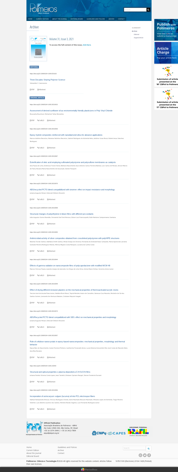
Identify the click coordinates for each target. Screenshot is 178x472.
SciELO (41, 120)
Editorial (136, 34)
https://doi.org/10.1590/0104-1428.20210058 (44, 208)
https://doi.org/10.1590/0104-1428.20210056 (44, 390)
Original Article (138, 38)
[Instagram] (140, 455)
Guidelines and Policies (96, 19)
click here (87, 45)
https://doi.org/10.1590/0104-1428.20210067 (44, 156)
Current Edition (42, 19)
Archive (111, 19)
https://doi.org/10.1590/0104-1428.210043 (43, 366)
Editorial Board (77, 19)
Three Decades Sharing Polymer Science (47, 80)
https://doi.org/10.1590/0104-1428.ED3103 (43, 73)
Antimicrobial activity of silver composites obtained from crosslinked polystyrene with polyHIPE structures (74, 238)
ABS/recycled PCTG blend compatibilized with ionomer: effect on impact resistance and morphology (72, 189)
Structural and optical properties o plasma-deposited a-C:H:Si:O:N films (60, 372)
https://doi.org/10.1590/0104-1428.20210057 (44, 335)
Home (30, 19)
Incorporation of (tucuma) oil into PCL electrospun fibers (62, 396)
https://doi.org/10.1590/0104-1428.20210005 (44, 232)
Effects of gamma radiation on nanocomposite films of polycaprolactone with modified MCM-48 (70, 265)
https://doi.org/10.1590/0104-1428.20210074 (44, 311)
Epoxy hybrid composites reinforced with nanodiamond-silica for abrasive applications (66, 135)
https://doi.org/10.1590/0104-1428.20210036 (44, 129)
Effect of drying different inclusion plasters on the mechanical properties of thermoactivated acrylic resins (74, 290)
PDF (32, 89)
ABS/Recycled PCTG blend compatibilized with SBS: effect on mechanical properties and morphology (73, 317)
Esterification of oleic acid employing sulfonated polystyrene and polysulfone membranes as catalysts (73, 162)
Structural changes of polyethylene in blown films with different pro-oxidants (61, 214)
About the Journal (59, 19)
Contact (121, 19)
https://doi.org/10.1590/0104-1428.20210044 (44, 259)
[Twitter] (145, 455)
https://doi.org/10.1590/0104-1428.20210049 (44, 284)
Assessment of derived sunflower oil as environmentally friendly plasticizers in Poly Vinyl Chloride (71, 110)
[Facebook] (149, 455)
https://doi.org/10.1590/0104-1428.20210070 (44, 183)
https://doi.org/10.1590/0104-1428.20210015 (44, 104)
